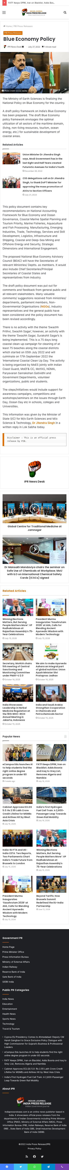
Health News (9, 1014)
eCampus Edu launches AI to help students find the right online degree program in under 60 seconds (18, 771)
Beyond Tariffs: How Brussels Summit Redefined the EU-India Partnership (49, 901)
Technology (8, 1024)
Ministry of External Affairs (16, 962)
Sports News (9, 1019)
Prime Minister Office (13, 952)
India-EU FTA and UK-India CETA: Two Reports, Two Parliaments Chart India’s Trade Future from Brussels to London (17, 856)
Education (7, 1004)
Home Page (8, 947)
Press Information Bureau (15, 957)
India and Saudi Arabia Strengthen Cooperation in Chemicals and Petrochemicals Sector (50, 709)
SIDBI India (8, 981)
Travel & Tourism (11, 1029)
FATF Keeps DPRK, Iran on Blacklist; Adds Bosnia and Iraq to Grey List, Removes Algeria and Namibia (51, 771)
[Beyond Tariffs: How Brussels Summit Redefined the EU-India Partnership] (51, 884)
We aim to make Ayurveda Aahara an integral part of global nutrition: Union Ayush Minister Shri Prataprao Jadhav (51, 669)
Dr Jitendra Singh (43, 422)
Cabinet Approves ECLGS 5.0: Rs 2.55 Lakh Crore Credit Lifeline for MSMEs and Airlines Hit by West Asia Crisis (17, 813)
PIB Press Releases (23, 26)
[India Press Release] (34, 12)
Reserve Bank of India (13, 972)
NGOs (45, 306)
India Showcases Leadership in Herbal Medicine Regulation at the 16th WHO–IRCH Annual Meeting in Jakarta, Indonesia (16, 712)
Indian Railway (9, 967)
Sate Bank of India (11, 977)
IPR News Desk (14, 47)
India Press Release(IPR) (38, 1144)
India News (8, 999)
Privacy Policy (34, 1148)
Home (8, 26)
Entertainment (9, 1009)
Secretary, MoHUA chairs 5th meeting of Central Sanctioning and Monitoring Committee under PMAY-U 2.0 (17, 669)
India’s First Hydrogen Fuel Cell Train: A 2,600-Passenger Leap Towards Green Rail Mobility (51, 812)
